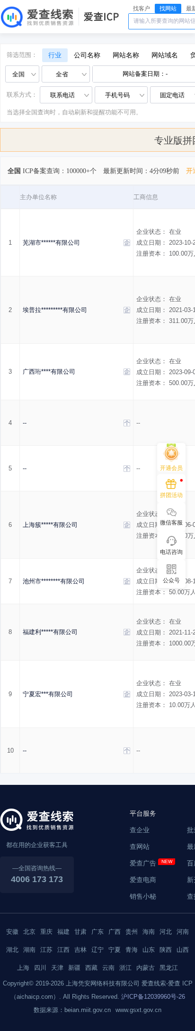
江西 (63, 949)
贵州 (131, 931)
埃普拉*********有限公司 (55, 309)
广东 (97, 931)
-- (25, 422)
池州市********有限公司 (54, 581)
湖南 (29, 949)
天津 (57, 967)
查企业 (140, 830)
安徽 (12, 931)
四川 (40, 967)
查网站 (140, 846)
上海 (23, 967)
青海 (131, 949)
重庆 (46, 931)
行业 (55, 55)
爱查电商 (143, 880)
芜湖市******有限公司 (51, 242)
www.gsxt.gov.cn (138, 1009)
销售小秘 (143, 896)
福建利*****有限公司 (50, 631)
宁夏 (114, 949)
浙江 (125, 967)
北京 (29, 931)
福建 (63, 931)
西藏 (91, 967)
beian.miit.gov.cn (87, 1009)
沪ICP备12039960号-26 (153, 996)
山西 (183, 949)
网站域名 (164, 55)
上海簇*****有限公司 (50, 524)
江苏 (46, 949)
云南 (108, 967)
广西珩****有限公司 (49, 371)
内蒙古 (145, 967)
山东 (148, 949)
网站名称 (126, 55)
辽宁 (97, 949)
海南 (148, 931)
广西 (114, 931)
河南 (183, 931)
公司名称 (87, 55)
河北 (166, 931)
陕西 (166, 949)
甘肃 (80, 931)
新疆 (74, 967)
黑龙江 (169, 967)
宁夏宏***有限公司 (48, 694)
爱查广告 (143, 863)
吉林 (80, 949)
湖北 (12, 949)
